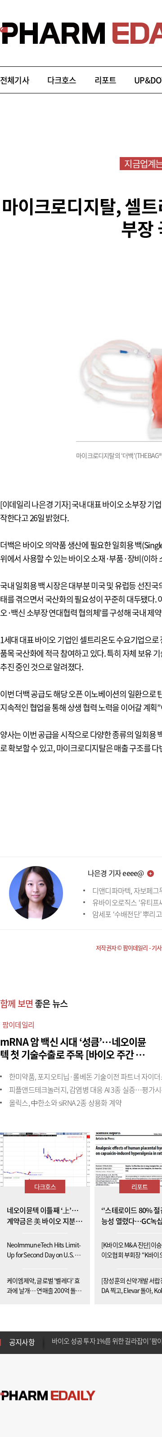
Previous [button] (54, 1336)
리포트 (105, 80)
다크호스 (61, 80)
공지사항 (22, 1341)
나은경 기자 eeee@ (116, 872)
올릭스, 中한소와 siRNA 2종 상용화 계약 (65, 1102)
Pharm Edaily (47, 1395)
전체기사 (14, 80)
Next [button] (54, 1347)
